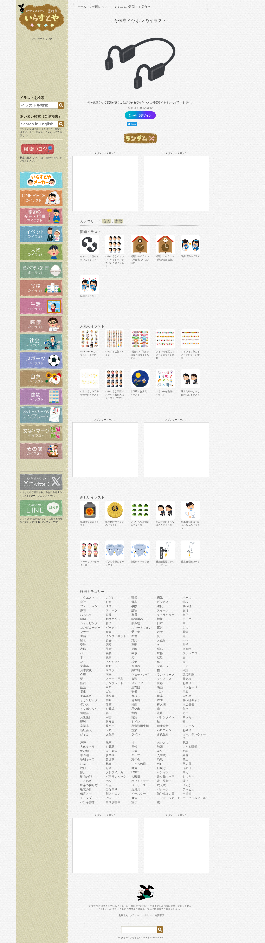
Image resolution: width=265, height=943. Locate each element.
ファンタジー (191, 653)
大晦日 (135, 776)
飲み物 (135, 623)
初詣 (185, 751)
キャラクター (165, 614)
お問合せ (144, 6)
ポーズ (187, 597)
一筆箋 (187, 793)
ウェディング (140, 674)
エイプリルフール (194, 798)
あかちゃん (113, 661)
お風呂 (135, 666)
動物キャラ (113, 619)
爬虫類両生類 (140, 725)
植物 (134, 661)
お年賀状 (86, 670)
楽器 (134, 691)
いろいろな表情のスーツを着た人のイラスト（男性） (114, 394)
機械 (160, 619)
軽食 (83, 640)
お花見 (110, 746)
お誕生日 (86, 717)
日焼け (161, 768)
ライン (135, 734)
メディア (137, 683)
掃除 (134, 648)
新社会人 (86, 730)
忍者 (109, 768)
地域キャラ (87, 759)
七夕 (109, 780)
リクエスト (87, 597)
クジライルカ (114, 772)
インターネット (116, 636)
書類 (134, 678)
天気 (109, 730)
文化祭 (110, 734)
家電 (118, 221)
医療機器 (137, 619)
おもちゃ (86, 614)
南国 (109, 674)
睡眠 (160, 648)
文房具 (84, 666)
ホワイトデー (140, 780)
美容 (109, 653)
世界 (160, 653)
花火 (160, 751)
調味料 (135, 670)
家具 (160, 627)
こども (110, 597)
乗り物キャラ (165, 776)
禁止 (185, 759)
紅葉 (83, 763)
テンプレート (114, 683)
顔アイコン (113, 793)
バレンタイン (165, 717)
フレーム (188, 725)
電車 (83, 691)
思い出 (135, 708)
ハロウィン (164, 730)
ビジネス (163, 601)
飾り (109, 700)
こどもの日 (138, 763)
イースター (138, 793)
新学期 (110, 755)
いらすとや (135, 937)
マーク (187, 619)
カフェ (187, 713)
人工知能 (111, 751)
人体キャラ (87, 746)
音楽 (106, 221)
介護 (83, 674)
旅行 (185, 610)
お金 (109, 601)
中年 (109, 687)
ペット (84, 653)
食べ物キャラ (191, 700)
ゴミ (109, 691)
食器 (160, 683)
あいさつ (163, 742)
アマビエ (188, 789)
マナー (84, 631)
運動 (134, 644)
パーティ (111, 627)
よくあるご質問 (124, 6)
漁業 (109, 742)
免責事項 (159, 915)
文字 (185, 614)
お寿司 (135, 700)
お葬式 (110, 708)
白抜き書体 (113, 802)
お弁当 (187, 730)
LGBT (135, 772)
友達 (134, 636)
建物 (134, 610)
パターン (163, 789)
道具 (134, 601)
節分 (83, 772)
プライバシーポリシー (141, 915)
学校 (185, 601)
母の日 (187, 768)
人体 (185, 640)
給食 (185, 755)
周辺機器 (188, 704)
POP (160, 700)
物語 (185, 670)
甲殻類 (84, 751)
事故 (134, 606)
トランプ (86, 798)
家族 (109, 614)
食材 (109, 666)
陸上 (185, 780)
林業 (109, 763)
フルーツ (163, 666)
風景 (109, 657)
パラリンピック (116, 776)
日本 (160, 623)
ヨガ (185, 772)
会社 (83, 601)
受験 (83, 644)
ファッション (89, 606)
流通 (160, 713)
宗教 (185, 691)
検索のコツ (51, 157)
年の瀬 (84, 755)
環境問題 (188, 674)
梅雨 (134, 704)
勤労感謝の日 (165, 793)
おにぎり (188, 776)
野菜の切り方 (89, 785)
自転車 (187, 696)
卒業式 (84, 725)
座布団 (135, 687)
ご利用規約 (122, 915)
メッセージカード (168, 798)
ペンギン (163, 772)
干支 (185, 666)
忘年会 (135, 759)
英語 (134, 717)
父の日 (187, 763)
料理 (83, 619)
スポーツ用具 (114, 678)
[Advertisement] (41, 65)
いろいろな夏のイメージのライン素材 (165, 355)
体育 (109, 704)
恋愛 (109, 644)
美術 (109, 648)
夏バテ (110, 725)
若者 (160, 631)
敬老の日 (86, 789)
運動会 (84, 713)
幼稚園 (110, 696)
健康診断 (163, 725)
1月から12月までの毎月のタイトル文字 (140, 355)
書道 (134, 768)
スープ (135, 755)
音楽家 (110, 759)
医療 (109, 606)
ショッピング (89, 623)
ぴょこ (84, 734)
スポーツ (111, 610)
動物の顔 (86, 776)
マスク (110, 670)
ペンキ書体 (87, 802)
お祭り (187, 683)
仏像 (134, 751)
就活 (160, 657)
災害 (109, 640)
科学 (185, 644)
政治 (83, 687)
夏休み (187, 678)
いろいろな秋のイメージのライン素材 (190, 355)
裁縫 (185, 742)
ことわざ (86, 780)
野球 (83, 721)
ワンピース (138, 785)
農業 (160, 696)
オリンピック (89, 700)
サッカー (188, 717)
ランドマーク (165, 674)
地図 (160, 746)
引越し (135, 696)
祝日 (83, 768)
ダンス (84, 704)
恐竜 (160, 759)
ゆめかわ (188, 785)
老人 (185, 627)
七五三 (110, 798)
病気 (160, 597)
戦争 (134, 653)
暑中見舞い (164, 780)
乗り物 (135, 631)
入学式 (161, 755)
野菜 (134, 640)
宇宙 (109, 717)
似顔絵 (187, 648)
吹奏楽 (110, 721)
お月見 (135, 789)
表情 (83, 648)
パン (160, 691)
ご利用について (100, 6)
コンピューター (90, 627)
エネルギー (87, 696)
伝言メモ (86, 793)
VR (159, 763)
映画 (160, 687)
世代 (134, 746)
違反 (160, 606)
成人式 (161, 785)
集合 (185, 708)
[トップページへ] (41, 31)
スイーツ (163, 610)
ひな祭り (111, 789)
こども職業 (190, 746)
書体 (134, 798)
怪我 (83, 683)
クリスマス (164, 678)
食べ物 (187, 606)
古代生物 (163, 734)
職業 (134, 597)
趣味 (83, 610)
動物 (185, 631)
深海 (83, 742)
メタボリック (89, 708)
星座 (109, 785)
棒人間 (161, 704)
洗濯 (134, 730)
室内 (134, 713)
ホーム (81, 6)
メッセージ (190, 687)
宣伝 (134, 802)
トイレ (135, 721)
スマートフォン (141, 627)
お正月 (161, 640)
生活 (83, 636)
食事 (109, 631)
